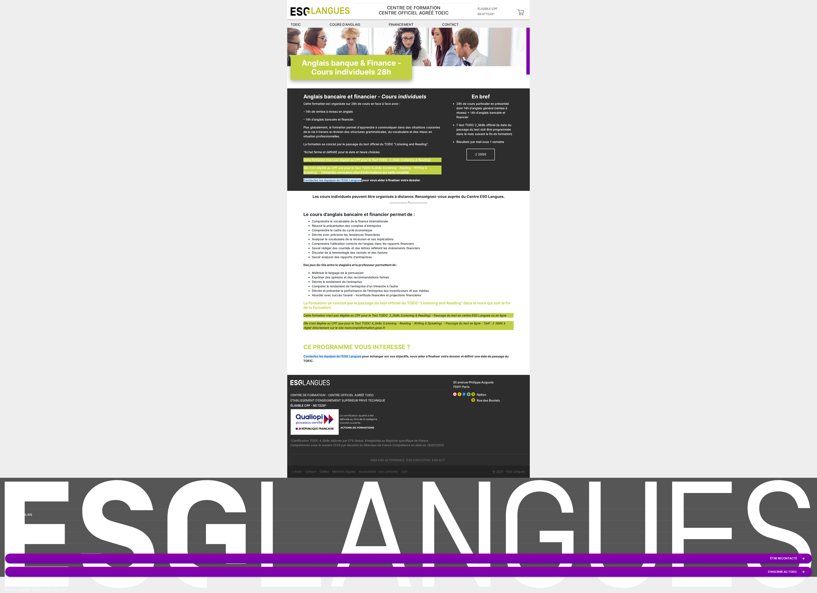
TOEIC (296, 24)
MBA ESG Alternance (388, 460)
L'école (297, 471)
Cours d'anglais (345, 24)
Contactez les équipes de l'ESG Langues (332, 180)
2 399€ (480, 154)
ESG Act (438, 460)
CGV (404, 471)
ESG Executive (418, 460)
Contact (450, 24)
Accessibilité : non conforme (378, 471)
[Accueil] (320, 11)
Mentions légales (343, 471)
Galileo (324, 471)
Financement (401, 24)
